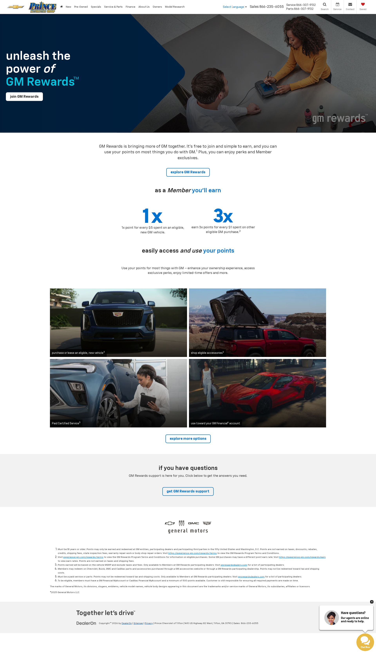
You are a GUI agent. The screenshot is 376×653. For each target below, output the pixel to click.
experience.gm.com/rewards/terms (83, 557)
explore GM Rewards (188, 172)
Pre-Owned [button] (81, 7)
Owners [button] (157, 7)
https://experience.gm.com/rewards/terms (192, 553)
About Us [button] (144, 7)
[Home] (61, 7)
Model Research (175, 7)
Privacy (149, 623)
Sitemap (138, 623)
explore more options (188, 439)
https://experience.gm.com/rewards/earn (302, 557)
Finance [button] (130, 7)
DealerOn (127, 623)
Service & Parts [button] (113, 7)
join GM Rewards (24, 96)
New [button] (68, 7)
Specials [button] (96, 7)
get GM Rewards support (188, 491)
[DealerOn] (86, 623)
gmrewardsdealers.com (234, 565)
